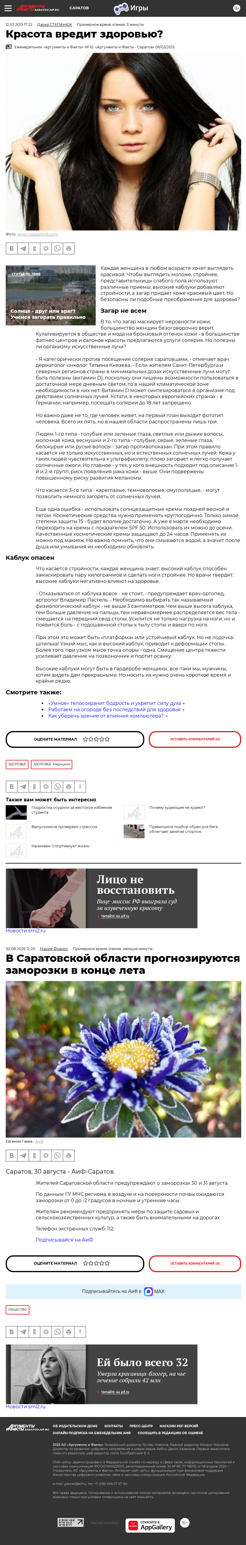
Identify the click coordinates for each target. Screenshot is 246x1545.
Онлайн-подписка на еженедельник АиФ (92, 1433)
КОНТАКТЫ (113, 1426)
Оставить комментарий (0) (195, 739)
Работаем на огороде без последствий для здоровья (114, 709)
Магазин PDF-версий (179, 1426)
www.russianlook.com (37, 234)
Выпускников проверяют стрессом (64, 826)
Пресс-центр (141, 1426)
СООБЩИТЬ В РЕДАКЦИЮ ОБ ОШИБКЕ (170, 1433)
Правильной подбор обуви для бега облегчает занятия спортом (183, 829)
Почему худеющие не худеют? (177, 807)
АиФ (39, 1141)
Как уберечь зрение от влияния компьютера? (106, 716)
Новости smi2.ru (26, 931)
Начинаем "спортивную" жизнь (60, 846)
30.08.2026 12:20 (20, 948)
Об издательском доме (75, 1426)
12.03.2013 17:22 (19, 24)
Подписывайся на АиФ (64, 1240)
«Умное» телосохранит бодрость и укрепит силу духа (114, 703)
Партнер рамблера (104, 1523)
